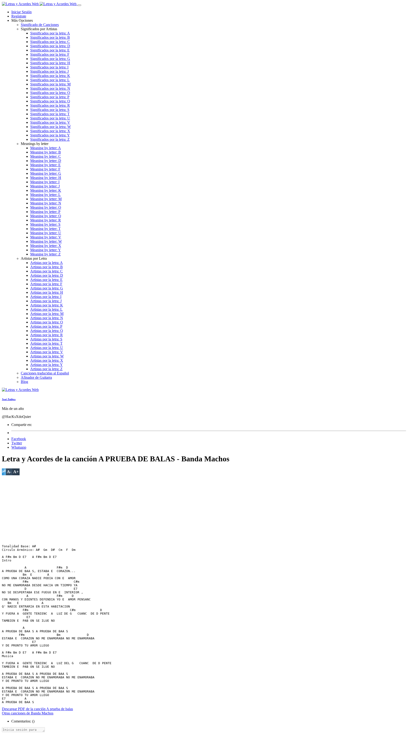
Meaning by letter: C (45, 156)
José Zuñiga (9, 399)
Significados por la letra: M (50, 84)
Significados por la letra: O (50, 93)
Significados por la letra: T (50, 114)
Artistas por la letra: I (45, 297)
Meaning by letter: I (45, 182)
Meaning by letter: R (45, 220)
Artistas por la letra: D (46, 275)
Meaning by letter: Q (45, 216)
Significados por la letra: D (50, 46)
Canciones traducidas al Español (45, 373)
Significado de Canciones (40, 25)
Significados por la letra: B (50, 37)
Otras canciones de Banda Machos (27, 713)
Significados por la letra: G (50, 59)
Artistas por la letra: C (46, 271)
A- (9, 471)
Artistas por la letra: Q (46, 331)
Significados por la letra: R (50, 105)
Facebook (18, 439)
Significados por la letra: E (50, 50)
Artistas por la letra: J (46, 301)
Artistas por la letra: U (46, 348)
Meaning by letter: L (45, 195)
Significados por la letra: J (49, 71)
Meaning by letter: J (45, 186)
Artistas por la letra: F (46, 284)
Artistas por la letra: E (46, 280)
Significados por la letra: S (49, 110)
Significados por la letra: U (50, 118)
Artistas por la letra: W (47, 356)
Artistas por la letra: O (46, 322)
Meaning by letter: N (45, 203)
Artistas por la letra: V (46, 352)
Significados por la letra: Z (50, 139)
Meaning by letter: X (45, 246)
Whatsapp (18, 447)
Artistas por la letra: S (46, 339)
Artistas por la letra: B (46, 267)
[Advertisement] (143, 508)
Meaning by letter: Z (45, 254)
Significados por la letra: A (50, 33)
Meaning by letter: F (45, 169)
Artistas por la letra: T (46, 343)
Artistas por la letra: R (46, 335)
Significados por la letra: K (50, 76)
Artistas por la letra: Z (46, 369)
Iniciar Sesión (21, 12)
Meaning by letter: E (45, 165)
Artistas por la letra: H (46, 292)
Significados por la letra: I (49, 67)
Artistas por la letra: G (46, 288)
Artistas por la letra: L (46, 309)
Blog (24, 382)
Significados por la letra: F (49, 54)
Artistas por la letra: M (47, 314)
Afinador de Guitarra (36, 377)
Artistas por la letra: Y (46, 365)
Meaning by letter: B (45, 152)
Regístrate (18, 16)
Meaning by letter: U (45, 233)
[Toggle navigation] (79, 5)
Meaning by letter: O (45, 207)
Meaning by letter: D (45, 161)
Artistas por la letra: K (46, 305)
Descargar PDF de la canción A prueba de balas (37, 709)
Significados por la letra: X (50, 131)
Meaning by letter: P (45, 212)
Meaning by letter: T (45, 229)
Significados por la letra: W (50, 127)
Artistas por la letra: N (46, 318)
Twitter (16, 443)
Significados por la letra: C (50, 42)
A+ (16, 471)
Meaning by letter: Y (45, 250)
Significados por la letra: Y (50, 135)
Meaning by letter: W (46, 241)
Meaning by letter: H (45, 178)
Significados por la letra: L (50, 80)
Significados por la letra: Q (50, 101)
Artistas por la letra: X (46, 360)
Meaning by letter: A (45, 148)
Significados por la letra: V (50, 122)
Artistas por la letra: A (46, 263)
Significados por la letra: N (50, 88)
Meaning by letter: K (45, 190)
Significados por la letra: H (50, 63)
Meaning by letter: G (45, 173)
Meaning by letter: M (46, 199)
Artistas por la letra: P (46, 326)
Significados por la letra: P (49, 97)
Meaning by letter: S (45, 224)
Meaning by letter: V (45, 237)
